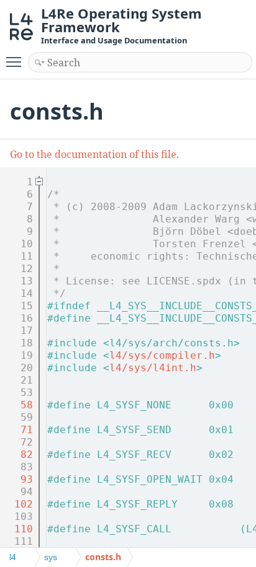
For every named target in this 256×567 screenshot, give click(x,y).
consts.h (103, 557)
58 (17, 405)
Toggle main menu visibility (16, 61)
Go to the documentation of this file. (94, 154)
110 (17, 529)
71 (17, 430)
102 (17, 504)
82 (17, 454)
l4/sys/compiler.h (162, 355)
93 (17, 479)
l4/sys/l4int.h (152, 368)
